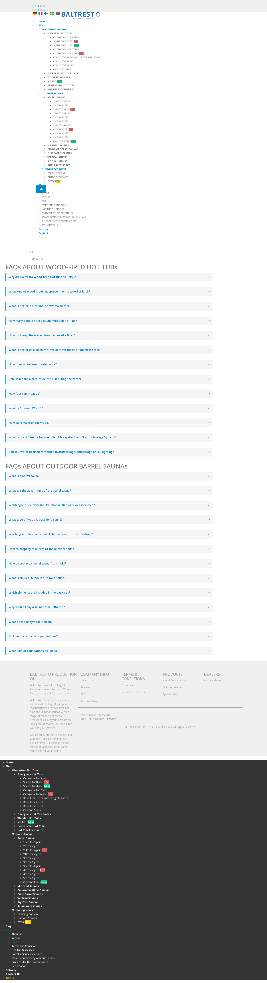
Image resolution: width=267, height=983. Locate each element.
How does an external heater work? (33, 364)
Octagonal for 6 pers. (68, 53)
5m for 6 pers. (61, 137)
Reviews (85, 687)
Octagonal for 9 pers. (66, 37)
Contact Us (45, 233)
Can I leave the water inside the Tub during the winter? (45, 379)
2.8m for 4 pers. (61, 113)
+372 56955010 (39, 6)
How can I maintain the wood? (29, 423)
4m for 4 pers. (63, 129)
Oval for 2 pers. (62, 69)
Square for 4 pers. (66, 45)
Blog (41, 185)
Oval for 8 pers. (64, 141)
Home (42, 21)
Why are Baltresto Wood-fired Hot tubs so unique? (43, 277)
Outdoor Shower (57, 177)
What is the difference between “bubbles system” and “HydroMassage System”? (62, 437)
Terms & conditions (133, 692)
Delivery (43, 229)
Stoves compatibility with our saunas (64, 217)
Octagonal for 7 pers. (66, 49)
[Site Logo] (81, 15)
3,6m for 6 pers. (61, 125)
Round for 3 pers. (63, 65)
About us (47, 193)
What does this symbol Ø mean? (30, 622)
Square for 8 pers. (65, 41)
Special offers (171, 694)
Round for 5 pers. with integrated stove (76, 57)
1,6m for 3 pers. (61, 101)
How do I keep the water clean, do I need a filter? (42, 335)
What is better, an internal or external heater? (39, 306)
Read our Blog (88, 701)
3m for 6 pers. (61, 121)
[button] (2, 757)
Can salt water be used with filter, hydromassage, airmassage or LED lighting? (61, 452)
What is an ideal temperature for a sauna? (37, 578)
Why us (46, 197)
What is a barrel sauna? (24, 476)
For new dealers (213, 680)
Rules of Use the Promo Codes (59, 221)
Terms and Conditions (54, 205)
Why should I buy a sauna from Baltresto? (37, 607)
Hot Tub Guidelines (53, 209)
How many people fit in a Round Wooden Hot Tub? (43, 321)
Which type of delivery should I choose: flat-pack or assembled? (52, 505)
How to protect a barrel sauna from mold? (37, 563)
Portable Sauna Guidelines (57, 213)
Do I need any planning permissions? (33, 636)
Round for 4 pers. (63, 61)
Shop (41, 25)
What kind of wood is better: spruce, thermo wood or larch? (49, 291)
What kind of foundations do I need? (33, 651)
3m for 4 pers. (61, 117)
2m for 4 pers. (61, 105)
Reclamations (50, 225)
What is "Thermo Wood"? (26, 408)
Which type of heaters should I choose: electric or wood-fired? (51, 534)
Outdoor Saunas (172, 687)
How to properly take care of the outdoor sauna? (42, 549)
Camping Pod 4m (56, 173)
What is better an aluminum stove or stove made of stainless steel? (54, 350)
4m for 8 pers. (61, 133)
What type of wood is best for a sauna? (35, 520)
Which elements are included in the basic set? (39, 592)
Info (41, 189)
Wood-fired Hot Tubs (175, 680)
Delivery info (129, 685)
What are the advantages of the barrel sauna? (40, 490)
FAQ (44, 201)
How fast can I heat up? (25, 394)
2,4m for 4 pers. (64, 109)
